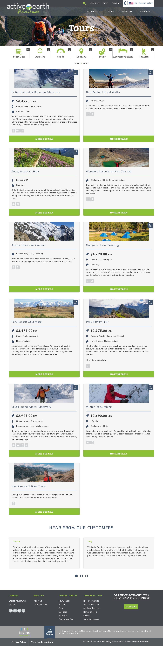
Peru (61, 608)
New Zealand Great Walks (103, 92)
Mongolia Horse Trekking (102, 245)
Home (77, 63)
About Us (94, 3)
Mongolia (63, 612)
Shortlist (126, 11)
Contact (116, 3)
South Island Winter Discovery (31, 407)
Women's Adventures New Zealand (109, 171)
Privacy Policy (18, 642)
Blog (105, 3)
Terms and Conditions (42, 642)
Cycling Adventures (91, 608)
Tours (110, 11)
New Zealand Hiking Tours (29, 486)
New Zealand (64, 601)
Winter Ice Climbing (99, 407)
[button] (76, 576)
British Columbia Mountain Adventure (36, 92)
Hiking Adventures (91, 601)
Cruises (86, 615)
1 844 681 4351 (144, 3)
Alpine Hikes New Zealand (29, 245)
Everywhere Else (66, 619)
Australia (62, 604)
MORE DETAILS (44, 138)
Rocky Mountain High (25, 171)
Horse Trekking (90, 612)
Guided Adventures (17, 601)
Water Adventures (91, 604)
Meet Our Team (40, 604)
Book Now (145, 11)
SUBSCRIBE (131, 606)
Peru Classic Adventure (27, 322)
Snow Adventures (91, 619)
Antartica (63, 615)
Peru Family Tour (97, 322)
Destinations (93, 11)
